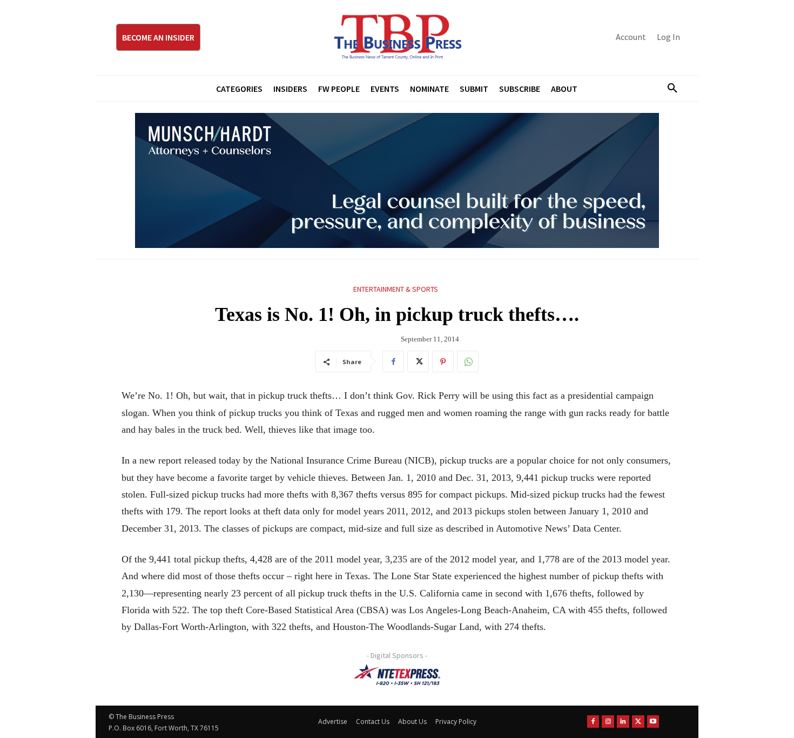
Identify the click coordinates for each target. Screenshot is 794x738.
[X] (418, 361)
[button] (668, 89)
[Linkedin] (623, 721)
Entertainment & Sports (395, 289)
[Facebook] (393, 361)
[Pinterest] (443, 361)
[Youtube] (653, 721)
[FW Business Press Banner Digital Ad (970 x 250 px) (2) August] (397, 180)
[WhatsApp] (468, 361)
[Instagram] (608, 721)
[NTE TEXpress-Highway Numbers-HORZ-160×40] (397, 675)
